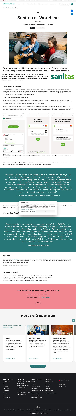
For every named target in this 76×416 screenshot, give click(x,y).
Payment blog (48, 383)
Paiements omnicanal (21, 394)
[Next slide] (73, 320)
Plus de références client (38, 315)
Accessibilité (48, 409)
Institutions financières (31, 4)
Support (67, 1)
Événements (47, 388)
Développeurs (28, 0)
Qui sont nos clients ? (43, 4)
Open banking (34, 388)
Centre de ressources (50, 381)
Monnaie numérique (35, 395)
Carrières (21, 1)
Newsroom (62, 0)
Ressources (52, 4)
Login (72, 0)
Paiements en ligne (21, 387)
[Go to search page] (72, 4)
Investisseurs (35, 1)
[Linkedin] (59, 386)
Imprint (54, 409)
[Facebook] (61, 386)
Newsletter (47, 386)
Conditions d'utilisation (25, 409)
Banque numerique (35, 392)
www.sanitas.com (16, 259)
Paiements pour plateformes (23, 392)
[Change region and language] (69, 380)
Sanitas (6, 256)
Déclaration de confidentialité (11, 409)
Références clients (49, 390)
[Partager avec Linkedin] (72, 14)
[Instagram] (65, 386)
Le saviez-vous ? (10, 272)
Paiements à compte (35, 386)
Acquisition (33, 383)
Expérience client (40, 27)
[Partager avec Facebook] (72, 10)
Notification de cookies (38, 409)
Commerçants (21, 4)
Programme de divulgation (64, 409)
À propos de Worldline (52, 0)
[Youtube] (63, 386)
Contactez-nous (64, 4)
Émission (33, 381)
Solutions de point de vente (23, 385)
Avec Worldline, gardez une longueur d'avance (38, 290)
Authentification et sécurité (37, 390)
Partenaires (16, 0)
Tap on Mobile (20, 390)
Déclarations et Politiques (50, 392)
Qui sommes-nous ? (7, 381)
